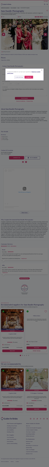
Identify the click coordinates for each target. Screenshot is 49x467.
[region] (24, 74)
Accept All (28, 77)
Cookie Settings (19, 77)
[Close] (41, 70)
